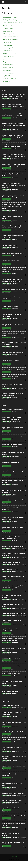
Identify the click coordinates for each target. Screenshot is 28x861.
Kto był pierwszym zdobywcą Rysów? (13, 793)
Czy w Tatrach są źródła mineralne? (12, 732)
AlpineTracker (15, 108)
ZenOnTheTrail (15, 117)
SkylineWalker (15, 229)
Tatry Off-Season (8, 67)
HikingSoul (14, 273)
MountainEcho (15, 98)
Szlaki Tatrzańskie (8, 59)
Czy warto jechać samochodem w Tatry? (14, 289)
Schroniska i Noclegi (8, 56)
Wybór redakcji (15, 856)
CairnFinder (14, 354)
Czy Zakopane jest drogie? (10, 245)
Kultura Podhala (7, 45)
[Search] (26, 2)
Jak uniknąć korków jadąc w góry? (12, 437)
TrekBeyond (14, 139)
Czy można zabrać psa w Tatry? (11, 666)
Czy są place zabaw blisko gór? (11, 673)
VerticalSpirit (14, 148)
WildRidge (14, 494)
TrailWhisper (14, 283)
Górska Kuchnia (7, 31)
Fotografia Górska (8, 28)
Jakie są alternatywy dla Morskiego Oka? (14, 409)
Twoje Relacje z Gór (8, 73)
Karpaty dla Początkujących (10, 39)
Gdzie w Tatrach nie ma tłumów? (11, 739)
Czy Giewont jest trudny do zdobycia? (13, 253)
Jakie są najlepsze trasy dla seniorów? (13, 500)
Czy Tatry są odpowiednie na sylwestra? (14, 766)
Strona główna (5, 5)
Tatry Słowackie (7, 70)
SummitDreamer (15, 421)
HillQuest (14, 255)
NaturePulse (14, 198)
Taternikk (14, 795)
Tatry (4, 62)
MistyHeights (14, 300)
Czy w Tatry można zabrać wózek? (12, 800)
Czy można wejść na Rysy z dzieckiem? (13, 816)
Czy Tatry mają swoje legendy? (11, 705)
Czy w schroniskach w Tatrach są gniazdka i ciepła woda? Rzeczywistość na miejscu (13, 185)
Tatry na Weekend (8, 64)
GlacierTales (14, 438)
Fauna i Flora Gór (8, 25)
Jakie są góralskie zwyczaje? (10, 569)
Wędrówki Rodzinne (8, 76)
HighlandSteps (15, 189)
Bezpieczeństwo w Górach (10, 17)
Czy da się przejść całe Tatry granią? (13, 370)
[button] (2, 2)
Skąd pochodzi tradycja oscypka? (12, 444)
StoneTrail (14, 168)
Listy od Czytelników (9, 48)
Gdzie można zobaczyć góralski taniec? (13, 613)
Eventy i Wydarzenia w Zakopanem (12, 22)
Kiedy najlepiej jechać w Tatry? (11, 691)
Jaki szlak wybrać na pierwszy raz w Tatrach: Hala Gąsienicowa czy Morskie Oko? (13, 125)
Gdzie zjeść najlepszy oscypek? (11, 562)
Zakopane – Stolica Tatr (9, 78)
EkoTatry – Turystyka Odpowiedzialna (13, 20)
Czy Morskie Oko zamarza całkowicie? (13, 352)
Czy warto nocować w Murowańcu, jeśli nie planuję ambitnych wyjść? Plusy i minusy (13, 206)
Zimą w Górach (7, 81)
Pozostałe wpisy (7, 50)
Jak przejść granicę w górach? (11, 658)
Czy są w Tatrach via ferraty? (10, 808)
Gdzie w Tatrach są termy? (10, 306)
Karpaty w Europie (8, 42)
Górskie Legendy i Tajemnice (11, 34)
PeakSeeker (14, 129)
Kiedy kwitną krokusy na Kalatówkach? (13, 546)
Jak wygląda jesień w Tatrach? (11, 376)
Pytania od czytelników (9, 53)
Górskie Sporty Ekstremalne (11, 36)
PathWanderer (15, 158)
